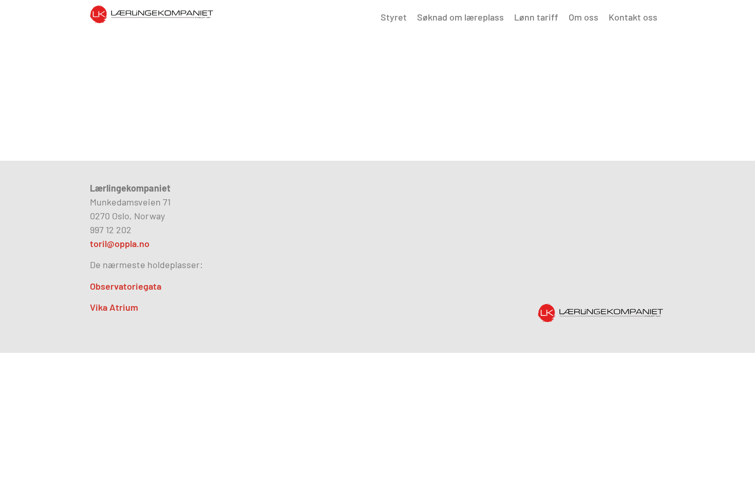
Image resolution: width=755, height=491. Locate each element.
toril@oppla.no (119, 243)
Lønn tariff (536, 17)
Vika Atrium (114, 307)
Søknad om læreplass (460, 17)
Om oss (583, 17)
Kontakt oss (633, 17)
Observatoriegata (125, 286)
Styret (394, 17)
